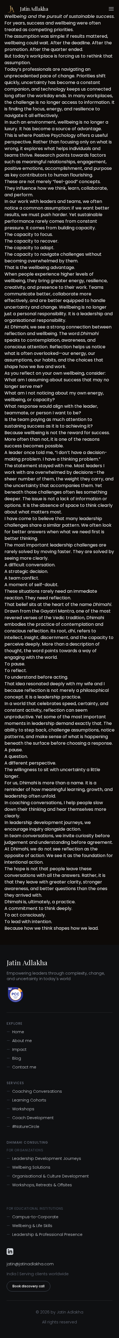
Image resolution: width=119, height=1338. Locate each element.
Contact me (21, 1067)
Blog (14, 1058)
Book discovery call (28, 1286)
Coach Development (30, 1118)
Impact (17, 1049)
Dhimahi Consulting (27, 1142)
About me (19, 1040)
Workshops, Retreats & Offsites (39, 1185)
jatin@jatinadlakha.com (30, 1264)
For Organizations (25, 1150)
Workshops (20, 1109)
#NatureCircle (23, 1126)
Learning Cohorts (26, 1100)
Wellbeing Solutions (28, 1167)
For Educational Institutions (35, 1208)
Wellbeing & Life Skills (29, 1225)
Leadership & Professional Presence (44, 1234)
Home (15, 1032)
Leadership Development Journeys (44, 1158)
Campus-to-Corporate (32, 1217)
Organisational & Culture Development (48, 1176)
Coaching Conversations (34, 1091)
